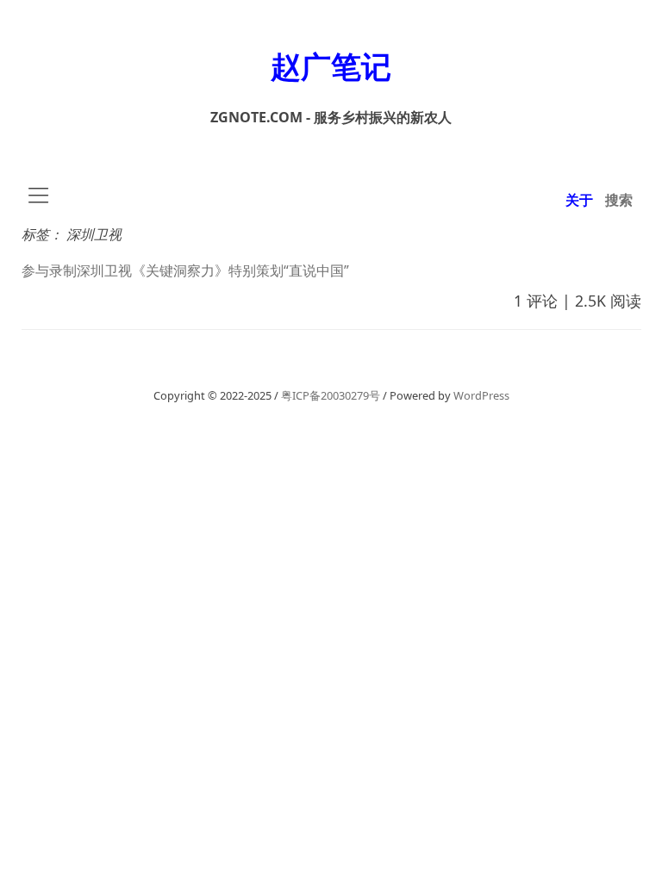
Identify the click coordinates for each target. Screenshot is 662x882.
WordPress (481, 395)
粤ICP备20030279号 (330, 395)
